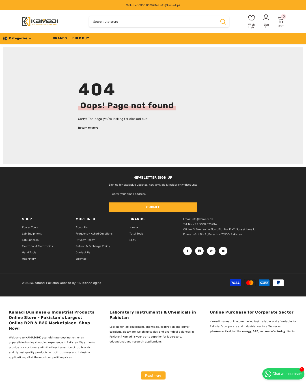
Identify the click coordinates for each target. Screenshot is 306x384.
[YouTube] (223, 251)
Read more (153, 375)
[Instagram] (199, 251)
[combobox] (153, 21)
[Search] (159, 21)
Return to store (88, 127)
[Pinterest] (211, 251)
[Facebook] (187, 251)
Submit (152, 207)
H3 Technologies (88, 283)
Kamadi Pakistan (47, 283)
